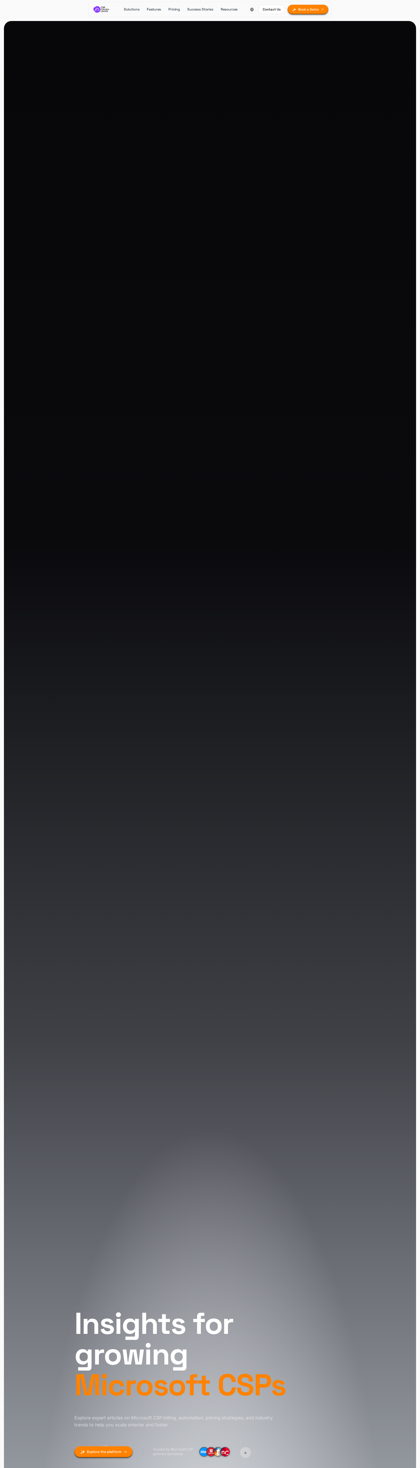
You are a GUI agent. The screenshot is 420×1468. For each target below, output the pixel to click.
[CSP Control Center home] (101, 9)
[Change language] (252, 9)
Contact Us (272, 9)
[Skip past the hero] (245, 1451)
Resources (229, 9)
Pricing (174, 9)
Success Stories (200, 9)
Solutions (132, 9)
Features (154, 9)
